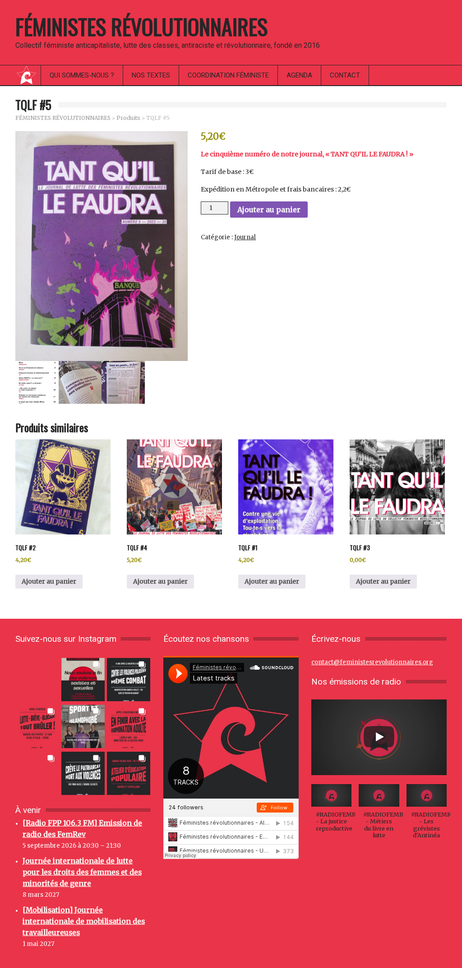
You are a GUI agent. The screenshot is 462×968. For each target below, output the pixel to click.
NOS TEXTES (151, 75)
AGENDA (299, 75)
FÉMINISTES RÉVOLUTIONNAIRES (141, 26)
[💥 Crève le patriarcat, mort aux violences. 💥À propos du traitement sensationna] (83, 772)
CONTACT (345, 75)
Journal (245, 237)
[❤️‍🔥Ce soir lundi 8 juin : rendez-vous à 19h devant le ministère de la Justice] (128, 725)
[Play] (379, 737)
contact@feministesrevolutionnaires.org (372, 662)
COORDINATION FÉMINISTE (228, 75)
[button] (331, 812)
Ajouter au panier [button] (49, 581)
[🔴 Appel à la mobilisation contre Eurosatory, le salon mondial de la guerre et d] (37, 772)
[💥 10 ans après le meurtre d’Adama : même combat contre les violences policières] (128, 679)
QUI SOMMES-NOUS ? (82, 75)
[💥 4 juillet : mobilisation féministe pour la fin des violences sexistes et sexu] (83, 679)
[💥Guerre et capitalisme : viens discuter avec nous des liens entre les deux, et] (128, 772)
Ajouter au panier (268, 209)
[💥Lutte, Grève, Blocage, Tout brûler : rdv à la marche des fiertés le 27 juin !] (37, 725)
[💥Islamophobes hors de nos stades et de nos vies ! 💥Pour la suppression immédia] (83, 725)
